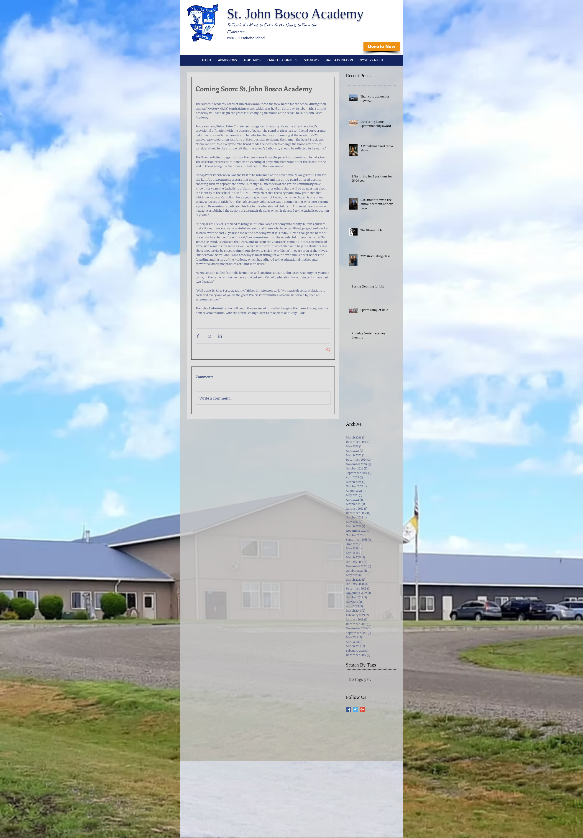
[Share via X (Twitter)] (209, 336)
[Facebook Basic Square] (348, 709)
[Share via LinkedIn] (220, 336)
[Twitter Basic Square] (355, 709)
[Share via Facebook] (198, 336)
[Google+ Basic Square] (362, 709)
